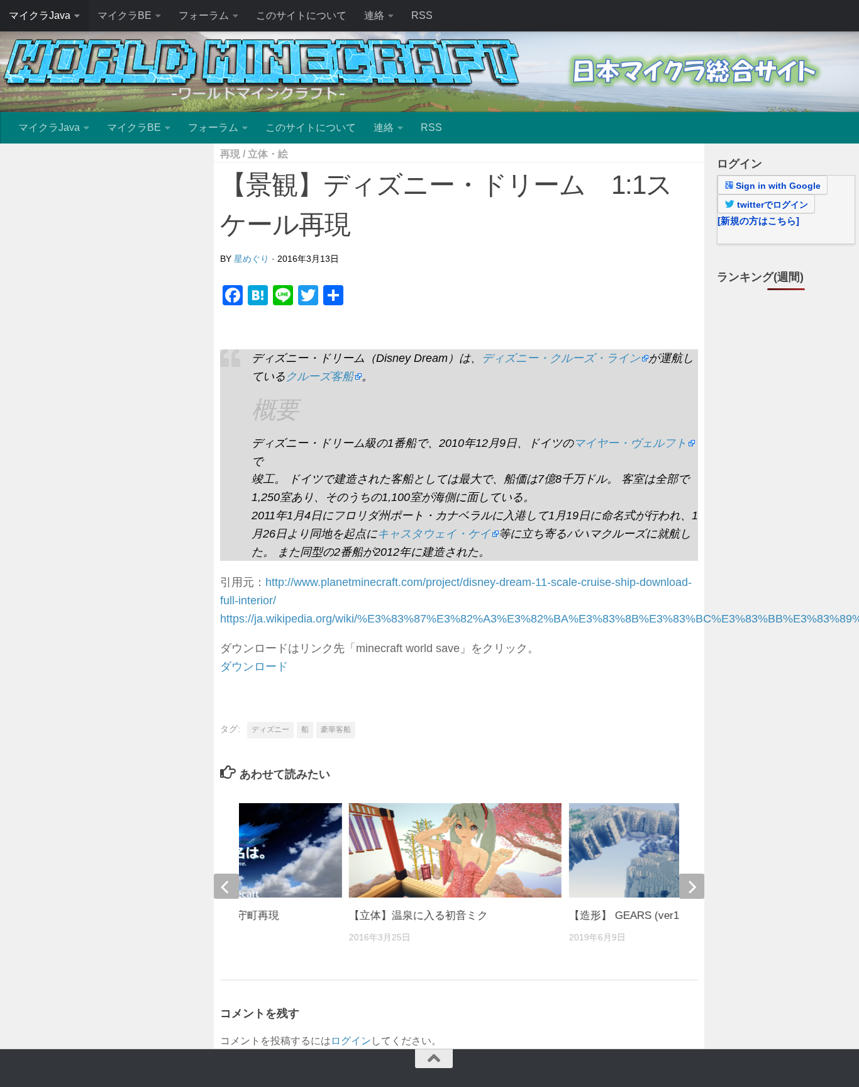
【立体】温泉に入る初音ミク (418, 915)
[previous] (226, 886)
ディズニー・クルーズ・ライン (561, 358)
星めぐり (251, 259)
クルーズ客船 (319, 376)
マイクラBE (124, 15)
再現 (230, 154)
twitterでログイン (771, 205)
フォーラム (204, 15)
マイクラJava (39, 15)
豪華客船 (336, 729)
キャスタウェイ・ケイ (433, 533)
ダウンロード (254, 666)
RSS (422, 15)
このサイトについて (301, 15)
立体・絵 (268, 154)
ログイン (351, 1040)
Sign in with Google (777, 186)
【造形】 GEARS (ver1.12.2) (637, 915)
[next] (691, 886)
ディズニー (270, 729)
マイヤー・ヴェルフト (630, 443)
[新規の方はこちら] (758, 220)
